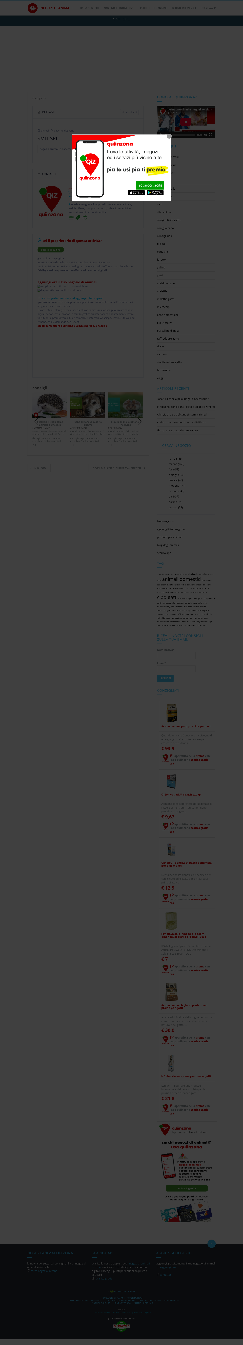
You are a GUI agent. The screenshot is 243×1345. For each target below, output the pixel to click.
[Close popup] (169, 136)
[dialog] (121, 167)
